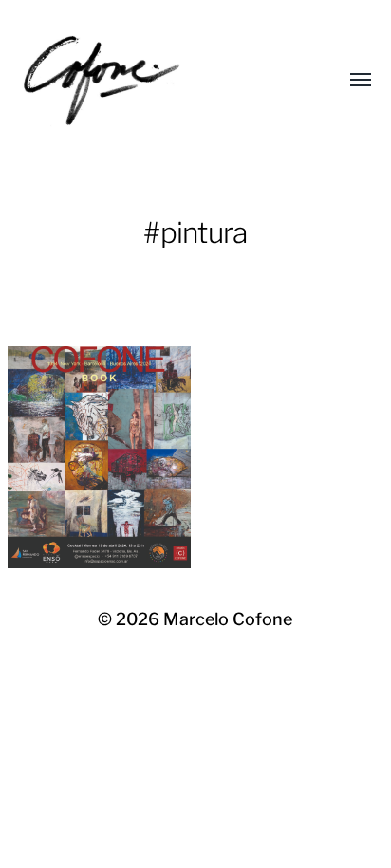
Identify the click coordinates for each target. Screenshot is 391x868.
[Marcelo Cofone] (158, 80)
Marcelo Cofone (227, 619)
